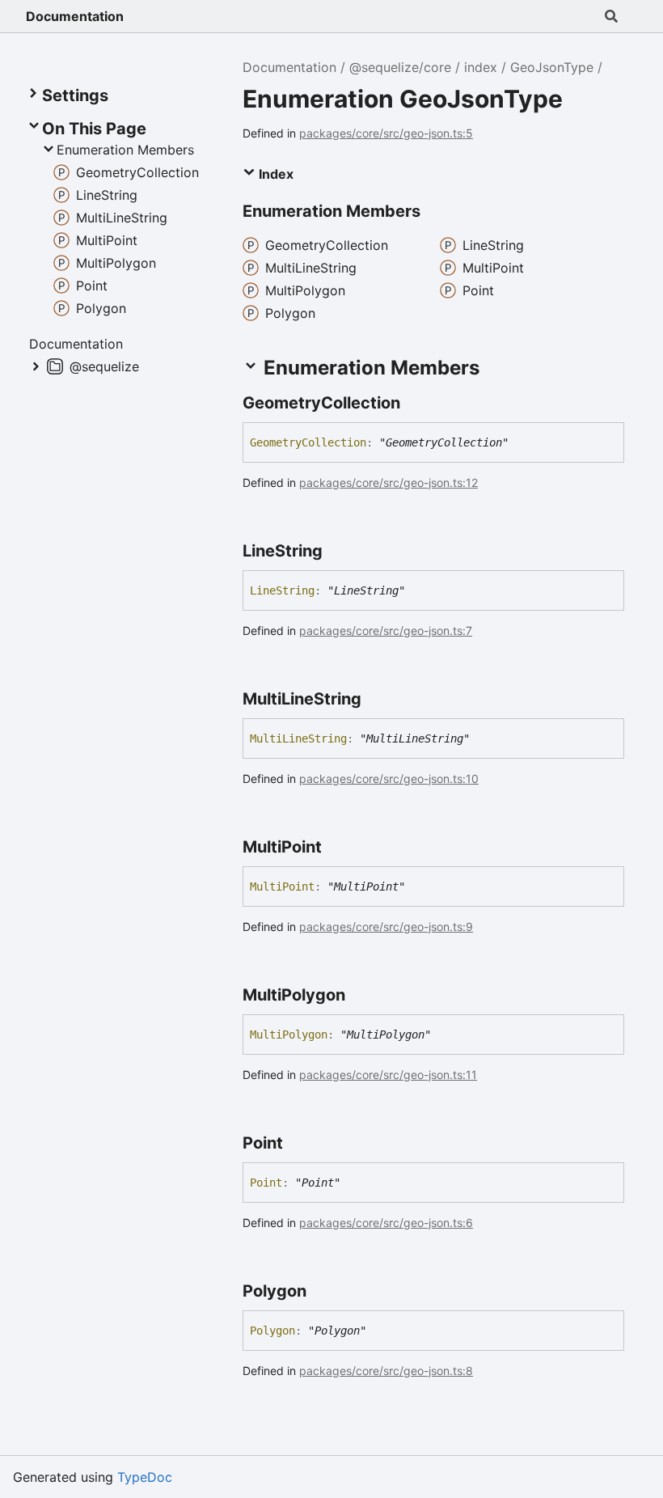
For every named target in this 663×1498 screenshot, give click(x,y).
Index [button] (274, 174)
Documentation (75, 16)
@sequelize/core (400, 67)
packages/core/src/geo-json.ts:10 (389, 778)
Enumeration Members (125, 150)
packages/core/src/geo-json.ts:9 (386, 926)
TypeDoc (144, 1477)
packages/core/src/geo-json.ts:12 (388, 482)
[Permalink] (415, 403)
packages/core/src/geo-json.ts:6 (386, 1222)
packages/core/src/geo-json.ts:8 (386, 1370)
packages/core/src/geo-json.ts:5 (386, 133)
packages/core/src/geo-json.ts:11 (388, 1074)
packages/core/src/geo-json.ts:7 (385, 630)
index (480, 67)
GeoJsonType (551, 67)
